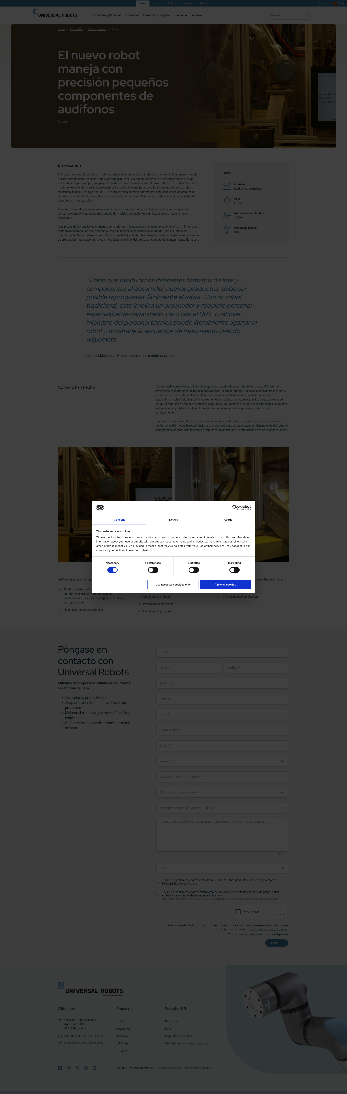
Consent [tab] (119, 519)
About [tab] (228, 519)
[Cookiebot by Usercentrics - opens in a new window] (235, 507)
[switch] (153, 570)
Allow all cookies (225, 584)
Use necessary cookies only (172, 584)
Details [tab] (173, 519)
